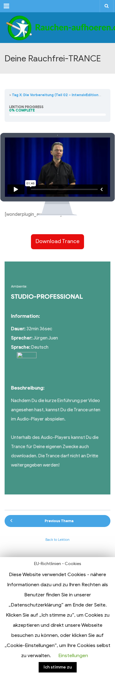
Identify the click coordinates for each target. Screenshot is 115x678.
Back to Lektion (57, 539)
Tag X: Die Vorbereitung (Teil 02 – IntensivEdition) (56, 95)
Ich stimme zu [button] (58, 667)
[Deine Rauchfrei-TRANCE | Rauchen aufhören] (57, 27)
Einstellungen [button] (73, 656)
